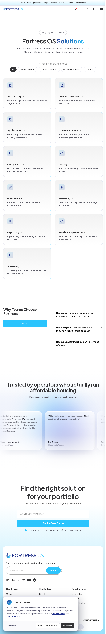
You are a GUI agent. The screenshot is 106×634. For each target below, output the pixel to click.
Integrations (78, 594)
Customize (11, 626)
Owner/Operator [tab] (27, 69)
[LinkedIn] (23, 580)
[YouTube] (29, 580)
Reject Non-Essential (47, 626)
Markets (10, 594)
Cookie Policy (13, 616)
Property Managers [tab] (49, 69)
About (42, 594)
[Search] (81, 9)
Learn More (81, 3)
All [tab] (13, 69)
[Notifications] (75, 9)
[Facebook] (13, 580)
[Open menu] (101, 9)
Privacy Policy (58, 614)
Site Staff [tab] (90, 69)
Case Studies (78, 603)
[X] (18, 580)
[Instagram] (7, 580)
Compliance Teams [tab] (71, 69)
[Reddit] (34, 580)
